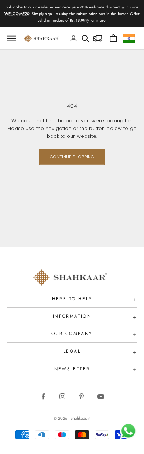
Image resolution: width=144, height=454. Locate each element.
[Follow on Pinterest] (81, 396)
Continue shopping (72, 157)
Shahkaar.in (80, 418)
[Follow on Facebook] (43, 396)
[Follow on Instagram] (62, 396)
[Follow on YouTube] (100, 396)
